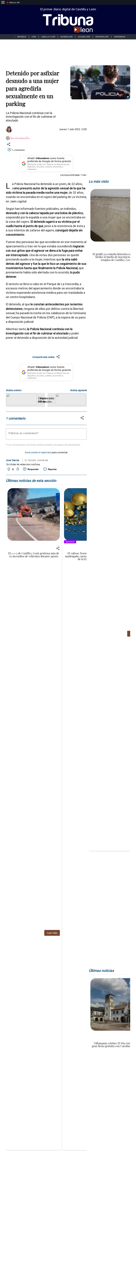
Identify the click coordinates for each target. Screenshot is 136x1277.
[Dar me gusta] (8, 469)
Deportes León (101, 37)
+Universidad (119, 37)
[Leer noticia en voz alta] (8, 138)
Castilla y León (48, 37)
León (34, 37)
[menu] (3, 2)
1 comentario (18, 150)
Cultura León (84, 37)
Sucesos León (66, 37)
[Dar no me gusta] (17, 469)
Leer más (52, 932)
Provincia (21, 37)
